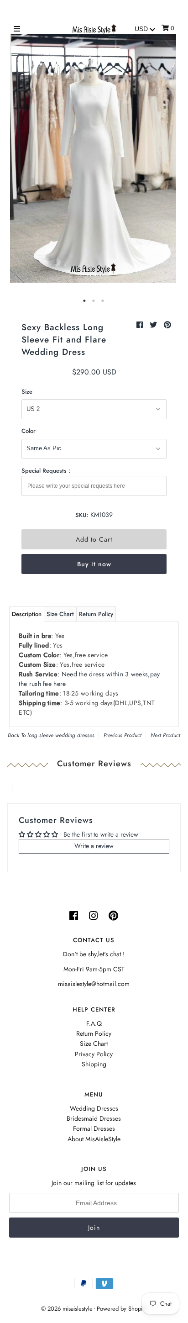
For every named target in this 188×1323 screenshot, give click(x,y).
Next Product (165, 735)
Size (26, 391)
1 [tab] (84, 301)
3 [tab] (103, 301)
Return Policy (96, 614)
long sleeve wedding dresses (60, 735)
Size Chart (60, 614)
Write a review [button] (94, 845)
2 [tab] (94, 301)
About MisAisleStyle (94, 1139)
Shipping (94, 1064)
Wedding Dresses (94, 1108)
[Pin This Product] (167, 325)
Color (28, 431)
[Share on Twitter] (154, 325)
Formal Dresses (94, 1128)
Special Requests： (47, 470)
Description (27, 614)
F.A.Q (94, 1023)
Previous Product (122, 735)
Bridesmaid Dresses (94, 1118)
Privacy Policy (94, 1054)
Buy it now (94, 564)
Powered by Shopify (122, 1308)
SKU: (82, 515)
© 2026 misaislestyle (67, 1308)
